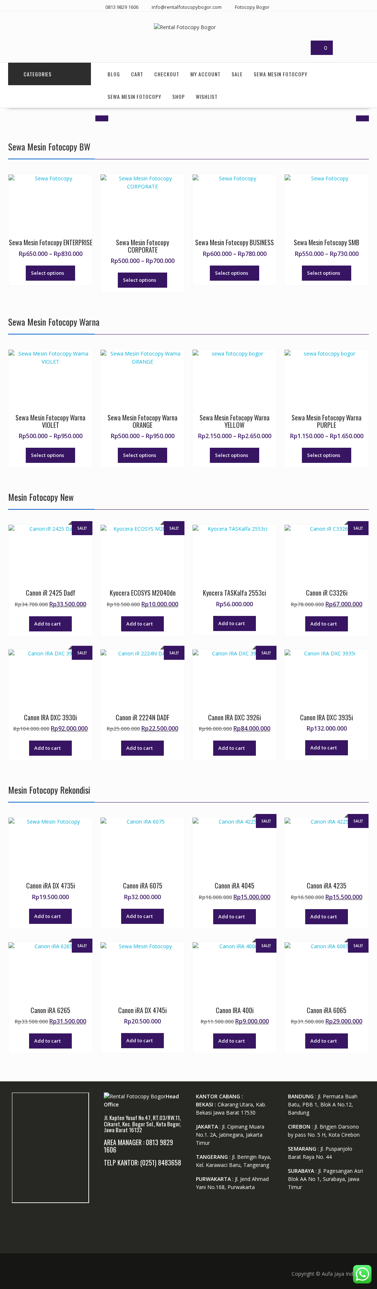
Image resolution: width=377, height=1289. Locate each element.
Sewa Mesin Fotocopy (280, 74)
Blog (114, 74)
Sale (237, 74)
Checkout (166, 74)
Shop (178, 96)
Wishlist (207, 96)
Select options (47, 273)
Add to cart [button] (47, 623)
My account (205, 74)
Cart (137, 74)
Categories (38, 74)
